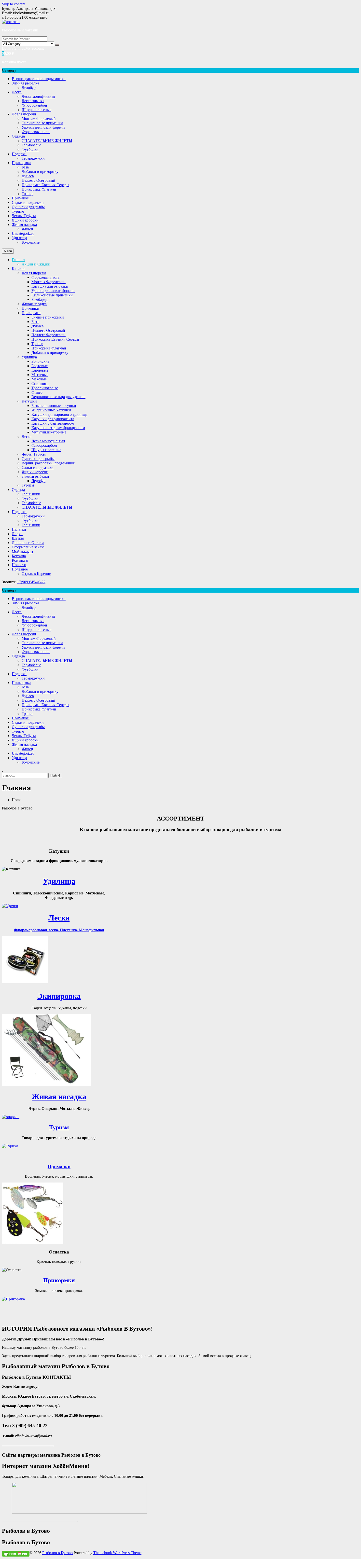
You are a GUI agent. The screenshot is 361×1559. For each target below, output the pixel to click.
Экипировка (59, 996)
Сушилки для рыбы (28, 207)
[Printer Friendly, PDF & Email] (15, 1553)
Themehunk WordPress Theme (117, 1553)
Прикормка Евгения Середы (45, 185)
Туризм (18, 211)
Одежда (18, 136)
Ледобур (29, 87)
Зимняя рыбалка (25, 83)
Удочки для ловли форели (43, 127)
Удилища (19, 238)
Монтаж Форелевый (39, 118)
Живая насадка (24, 225)
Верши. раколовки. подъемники (39, 79)
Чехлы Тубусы (24, 216)
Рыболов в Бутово (57, 1553)
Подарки (19, 154)
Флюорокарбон (34, 105)
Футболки (30, 149)
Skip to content (13, 4)
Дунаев (28, 176)
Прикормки (59, 1280)
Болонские (31, 242)
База (25, 167)
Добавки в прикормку (40, 171)
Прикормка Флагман (39, 189)
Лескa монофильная (38, 96)
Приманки (20, 198)
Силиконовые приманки (42, 123)
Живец (27, 229)
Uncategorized (23, 233)
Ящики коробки (25, 220)
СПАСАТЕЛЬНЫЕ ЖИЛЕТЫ (47, 141)
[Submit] (57, 45)
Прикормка (21, 163)
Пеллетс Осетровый (38, 180)
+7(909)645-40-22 (31, 582)
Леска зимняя (33, 101)
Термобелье (31, 145)
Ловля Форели (24, 114)
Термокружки (33, 158)
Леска (17, 92)
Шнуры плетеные (36, 110)
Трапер (27, 194)
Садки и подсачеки (28, 202)
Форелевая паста (36, 132)
